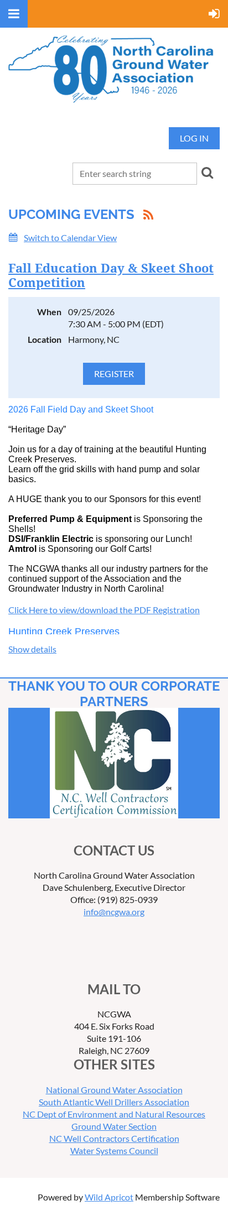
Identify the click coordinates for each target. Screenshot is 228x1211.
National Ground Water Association (114, 1089)
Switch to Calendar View (70, 237)
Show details (32, 649)
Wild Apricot (109, 1197)
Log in (194, 138)
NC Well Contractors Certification (114, 1138)
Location (44, 339)
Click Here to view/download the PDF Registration (104, 609)
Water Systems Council (114, 1150)
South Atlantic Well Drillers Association (114, 1102)
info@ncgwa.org (114, 911)
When (49, 311)
